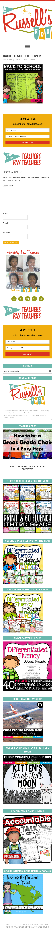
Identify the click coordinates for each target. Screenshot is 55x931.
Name (6, 213)
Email (6, 223)
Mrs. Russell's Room (27, 21)
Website (6, 233)
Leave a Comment (29, 60)
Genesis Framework (15, 927)
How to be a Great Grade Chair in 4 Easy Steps (27, 467)
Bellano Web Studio (39, 927)
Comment (8, 186)
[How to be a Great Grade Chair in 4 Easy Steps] (27, 458)
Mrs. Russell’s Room (17, 924)
